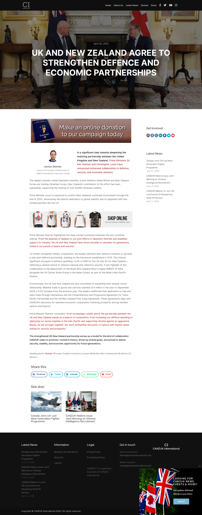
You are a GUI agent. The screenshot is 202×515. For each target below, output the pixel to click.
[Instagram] (156, 135)
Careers (58, 463)
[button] (39, 374)
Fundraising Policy (96, 457)
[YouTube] (173, 135)
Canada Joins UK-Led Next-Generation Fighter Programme (45, 418)
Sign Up (181, 501)
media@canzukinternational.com (135, 465)
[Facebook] (152, 135)
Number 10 (50, 353)
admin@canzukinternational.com (135, 455)
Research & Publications (66, 452)
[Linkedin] (160, 135)
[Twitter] (169, 135)
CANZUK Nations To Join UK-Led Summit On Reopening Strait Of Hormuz (160, 194)
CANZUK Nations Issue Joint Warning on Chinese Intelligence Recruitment (81, 418)
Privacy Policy (94, 452)
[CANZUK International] (26, 5)
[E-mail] (148, 135)
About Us (58, 457)
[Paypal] (164, 135)
